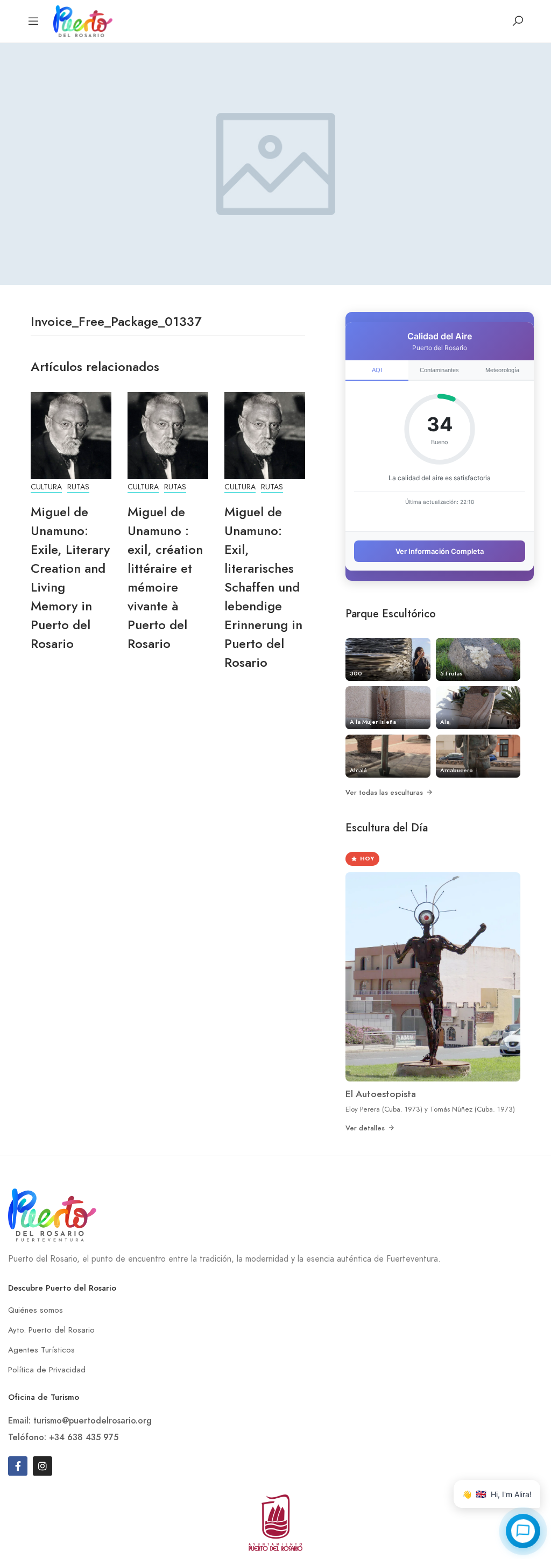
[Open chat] (523, 1531)
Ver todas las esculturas (384, 792)
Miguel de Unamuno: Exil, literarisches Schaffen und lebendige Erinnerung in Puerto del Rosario (263, 587)
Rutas (78, 487)
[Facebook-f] (17, 1466)
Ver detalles (365, 1128)
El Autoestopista (380, 1094)
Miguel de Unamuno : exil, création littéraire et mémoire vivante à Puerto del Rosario (165, 577)
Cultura (46, 487)
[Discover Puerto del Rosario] (82, 20)
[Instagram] (42, 1466)
